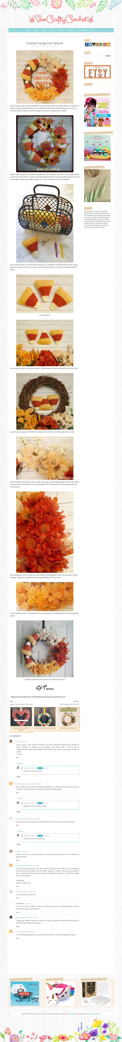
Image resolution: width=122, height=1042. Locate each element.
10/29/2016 (37, 819)
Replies (20, 763)
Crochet (60, 30)
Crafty (51, 30)
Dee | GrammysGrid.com (24, 917)
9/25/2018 (24, 851)
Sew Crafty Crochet (30, 768)
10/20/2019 (32, 891)
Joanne (18, 851)
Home (29, 30)
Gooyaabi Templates (93, 1014)
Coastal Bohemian (22, 932)
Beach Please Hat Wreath (68, 728)
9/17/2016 (23, 741)
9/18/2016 (46, 768)
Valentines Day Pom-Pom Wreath (21, 729)
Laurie (18, 741)
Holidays (70, 30)
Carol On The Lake (22, 891)
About (35, 30)
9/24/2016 (39, 784)
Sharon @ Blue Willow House (26, 784)
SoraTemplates (71, 1014)
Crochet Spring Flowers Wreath (44, 728)
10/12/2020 (35, 917)
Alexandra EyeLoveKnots (24, 865)
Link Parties (82, 30)
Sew (43, 30)
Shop (92, 30)
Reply (17, 757)
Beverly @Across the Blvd (25, 819)
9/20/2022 (32, 932)
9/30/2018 (36, 865)
